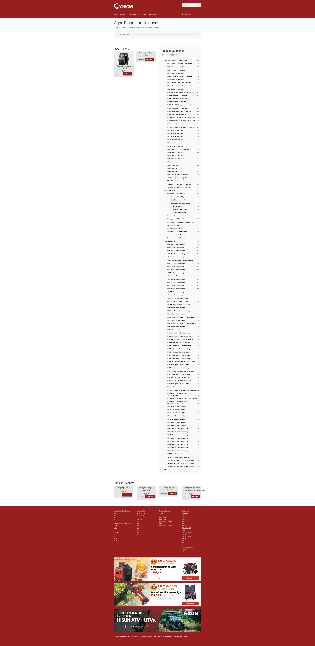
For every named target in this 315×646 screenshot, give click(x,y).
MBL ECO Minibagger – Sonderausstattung (180, 339)
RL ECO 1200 (141, 515)
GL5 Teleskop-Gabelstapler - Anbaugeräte (179, 64)
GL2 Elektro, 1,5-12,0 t (165, 521)
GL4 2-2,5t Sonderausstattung (176, 285)
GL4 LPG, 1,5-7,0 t (164, 524)
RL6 (138, 532)
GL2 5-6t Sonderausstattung (175, 273)
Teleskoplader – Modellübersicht (176, 238)
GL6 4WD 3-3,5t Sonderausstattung (177, 301)
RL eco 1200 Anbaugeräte (175, 133)
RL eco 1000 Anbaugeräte (175, 130)
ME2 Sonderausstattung (174, 387)
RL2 (138, 524)
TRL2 (161, 513)
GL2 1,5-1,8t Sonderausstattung (176, 263)
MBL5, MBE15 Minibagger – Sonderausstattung (181, 361)
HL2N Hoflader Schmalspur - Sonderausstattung (181, 317)
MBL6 (184, 526)
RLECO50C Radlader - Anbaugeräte (178, 174)
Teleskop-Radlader (164, 511)
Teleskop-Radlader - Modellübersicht (178, 235)
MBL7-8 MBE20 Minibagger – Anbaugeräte (180, 111)
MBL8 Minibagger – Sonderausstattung (178, 374)
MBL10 (184, 541)
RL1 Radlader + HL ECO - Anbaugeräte (179, 149)
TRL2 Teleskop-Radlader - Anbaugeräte (179, 184)
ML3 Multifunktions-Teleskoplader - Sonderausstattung (183, 398)
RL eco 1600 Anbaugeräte (175, 136)
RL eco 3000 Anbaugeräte (175, 146)
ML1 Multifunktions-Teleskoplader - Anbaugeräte (181, 117)
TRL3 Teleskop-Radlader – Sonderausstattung (180, 466)
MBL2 (184, 517)
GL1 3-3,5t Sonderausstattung (176, 251)
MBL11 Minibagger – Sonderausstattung (179, 346)
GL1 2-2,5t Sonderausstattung (176, 247)
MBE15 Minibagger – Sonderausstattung (179, 333)
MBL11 (184, 543)
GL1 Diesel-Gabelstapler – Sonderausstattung (180, 260)
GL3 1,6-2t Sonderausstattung (176, 279)
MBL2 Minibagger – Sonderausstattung (178, 352)
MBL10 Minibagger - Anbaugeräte (177, 95)
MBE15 (184, 549)
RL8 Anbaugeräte (172, 171)
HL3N (115, 541)
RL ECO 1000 (141, 513)
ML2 (115, 515)
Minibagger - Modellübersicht (175, 219)
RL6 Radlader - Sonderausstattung (177, 444)
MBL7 (184, 530)
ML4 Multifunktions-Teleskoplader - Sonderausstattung (177, 402)
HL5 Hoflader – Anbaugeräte (175, 89)
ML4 (115, 519)
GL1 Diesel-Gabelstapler (178, 197)
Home (115, 14)
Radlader (139, 519)
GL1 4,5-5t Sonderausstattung (176, 254)
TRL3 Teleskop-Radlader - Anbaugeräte (179, 187)
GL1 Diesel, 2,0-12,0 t (165, 519)
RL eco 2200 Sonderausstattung (176, 419)
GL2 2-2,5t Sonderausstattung (176, 266)
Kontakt (144, 14)
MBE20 (184, 551)
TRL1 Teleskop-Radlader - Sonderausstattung (180, 460)
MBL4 (184, 521)
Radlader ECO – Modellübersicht (177, 232)
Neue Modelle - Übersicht (174, 225)
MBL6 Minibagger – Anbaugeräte (177, 108)
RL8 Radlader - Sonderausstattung (177, 451)
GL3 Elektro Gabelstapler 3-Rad (180, 203)
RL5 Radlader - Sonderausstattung (177, 441)
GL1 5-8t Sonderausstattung (175, 257)
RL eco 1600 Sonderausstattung (176, 413)
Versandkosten (134, 14)
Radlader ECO (141, 511)
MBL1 (184, 515)
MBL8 (184, 534)
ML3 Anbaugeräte (172, 124)
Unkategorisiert (168, 470)
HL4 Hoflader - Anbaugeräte (175, 86)
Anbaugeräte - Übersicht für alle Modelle (175, 60)
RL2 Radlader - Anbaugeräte (175, 152)
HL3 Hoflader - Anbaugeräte (175, 79)
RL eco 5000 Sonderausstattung (176, 425)
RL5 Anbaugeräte (172, 162)
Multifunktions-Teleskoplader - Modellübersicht (180, 222)
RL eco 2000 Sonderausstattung (176, 416)
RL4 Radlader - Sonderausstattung (177, 438)
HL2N (115, 538)
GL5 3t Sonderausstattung (175, 295)
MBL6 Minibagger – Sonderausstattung (178, 365)
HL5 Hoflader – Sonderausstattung (177, 330)
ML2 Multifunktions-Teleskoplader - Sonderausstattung (177, 394)
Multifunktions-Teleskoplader (122, 511)
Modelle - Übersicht (169, 190)
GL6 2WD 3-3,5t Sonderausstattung (177, 298)
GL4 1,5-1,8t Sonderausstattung (176, 282)
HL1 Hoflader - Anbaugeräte (175, 67)
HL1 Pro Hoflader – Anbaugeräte (177, 70)
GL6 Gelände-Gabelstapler (179, 213)
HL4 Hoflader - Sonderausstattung (177, 327)
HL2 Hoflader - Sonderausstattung (177, 314)
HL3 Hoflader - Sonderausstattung (177, 320)
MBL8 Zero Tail (186, 536)
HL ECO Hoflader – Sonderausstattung (178, 304)
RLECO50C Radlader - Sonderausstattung (179, 454)
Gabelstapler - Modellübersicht (176, 193)
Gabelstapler (163, 517)
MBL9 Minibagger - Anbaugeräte (176, 114)
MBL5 (184, 524)
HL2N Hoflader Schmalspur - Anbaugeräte (179, 76)
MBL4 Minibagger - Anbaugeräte (176, 102)
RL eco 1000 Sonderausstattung (176, 406)
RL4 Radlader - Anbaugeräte (175, 159)
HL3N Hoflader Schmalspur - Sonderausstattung (181, 323)
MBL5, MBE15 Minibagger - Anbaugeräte (179, 105)
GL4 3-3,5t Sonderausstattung (176, 289)
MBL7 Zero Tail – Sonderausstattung (178, 368)
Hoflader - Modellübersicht (175, 216)
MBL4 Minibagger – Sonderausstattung (178, 358)
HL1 (115, 536)
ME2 (115, 528)
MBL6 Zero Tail (186, 528)
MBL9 (184, 538)
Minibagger (185, 511)
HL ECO (116, 534)
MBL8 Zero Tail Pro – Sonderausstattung (179, 380)
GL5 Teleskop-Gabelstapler (179, 209)
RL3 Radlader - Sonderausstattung (177, 435)
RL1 (138, 521)
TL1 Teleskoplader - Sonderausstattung (178, 457)
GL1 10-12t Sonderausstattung (176, 244)
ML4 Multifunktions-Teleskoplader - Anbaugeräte (181, 127)
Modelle (122, 14)
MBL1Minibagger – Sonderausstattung (178, 349)
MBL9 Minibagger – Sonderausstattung (178, 384)
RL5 (138, 530)
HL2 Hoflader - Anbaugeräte (175, 73)
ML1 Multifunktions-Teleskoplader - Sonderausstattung (183, 390)
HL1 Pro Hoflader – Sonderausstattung (178, 311)
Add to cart (127, 74)
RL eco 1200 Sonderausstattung (176, 410)
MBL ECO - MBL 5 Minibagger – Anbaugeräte (180, 92)
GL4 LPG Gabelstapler (177, 206)
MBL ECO (185, 513)
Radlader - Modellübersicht (175, 228)
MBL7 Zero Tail (186, 532)
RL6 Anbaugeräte (172, 165)
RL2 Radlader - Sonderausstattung (177, 432)
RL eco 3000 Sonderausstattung (176, 422)
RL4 (138, 528)
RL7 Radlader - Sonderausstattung (177, 447)
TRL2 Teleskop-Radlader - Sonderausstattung (180, 463)
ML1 (115, 513)
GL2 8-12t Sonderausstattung (175, 276)
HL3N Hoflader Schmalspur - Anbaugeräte (179, 83)
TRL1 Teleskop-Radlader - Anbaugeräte (179, 181)
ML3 (115, 517)
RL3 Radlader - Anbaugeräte (175, 155)
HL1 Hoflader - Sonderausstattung (177, 308)
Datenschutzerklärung (145, 637)
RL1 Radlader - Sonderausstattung (177, 428)
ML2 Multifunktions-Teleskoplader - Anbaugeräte (181, 121)
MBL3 (184, 519)
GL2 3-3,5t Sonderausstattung (176, 270)
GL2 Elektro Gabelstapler (178, 200)
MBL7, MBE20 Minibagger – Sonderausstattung (181, 371)
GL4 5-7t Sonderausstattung (175, 292)
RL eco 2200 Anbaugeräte (175, 143)
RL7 (138, 534)
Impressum (152, 14)
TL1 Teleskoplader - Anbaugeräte (177, 178)
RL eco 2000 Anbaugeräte (175, 140)
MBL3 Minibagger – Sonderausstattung (178, 355)
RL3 (138, 526)
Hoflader (116, 532)
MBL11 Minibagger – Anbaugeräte (177, 98)
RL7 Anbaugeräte (172, 168)
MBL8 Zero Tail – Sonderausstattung (178, 377)
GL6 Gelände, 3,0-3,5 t (166, 526)
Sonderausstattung (169, 241)
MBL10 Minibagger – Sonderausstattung (179, 342)
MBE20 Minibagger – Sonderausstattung (179, 336)
